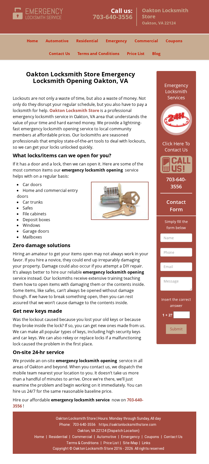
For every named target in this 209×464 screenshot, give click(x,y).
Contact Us (59, 53)
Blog (156, 53)
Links (146, 443)
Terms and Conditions (98, 53)
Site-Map (130, 443)
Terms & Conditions (82, 443)
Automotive (57, 40)
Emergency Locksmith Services (176, 91)
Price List (136, 53)
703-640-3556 (113, 16)
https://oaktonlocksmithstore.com (127, 425)
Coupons (174, 40)
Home (32, 40)
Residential (87, 40)
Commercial (146, 40)
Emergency (116, 40)
